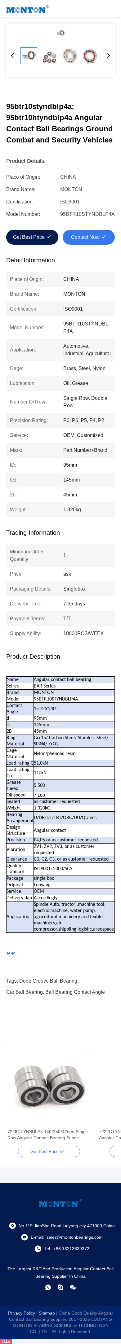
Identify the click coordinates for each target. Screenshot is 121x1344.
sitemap (47, 1313)
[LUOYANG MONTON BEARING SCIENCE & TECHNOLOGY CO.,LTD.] (28, 8)
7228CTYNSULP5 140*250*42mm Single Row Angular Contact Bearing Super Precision (47, 1135)
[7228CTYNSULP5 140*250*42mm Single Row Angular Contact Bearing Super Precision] (48, 1084)
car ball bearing (24, 992)
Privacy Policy (21, 1313)
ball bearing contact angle (75, 992)
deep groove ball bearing (48, 981)
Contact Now (85, 237)
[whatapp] (48, 1287)
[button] (15, 1095)
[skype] (60, 1287)
